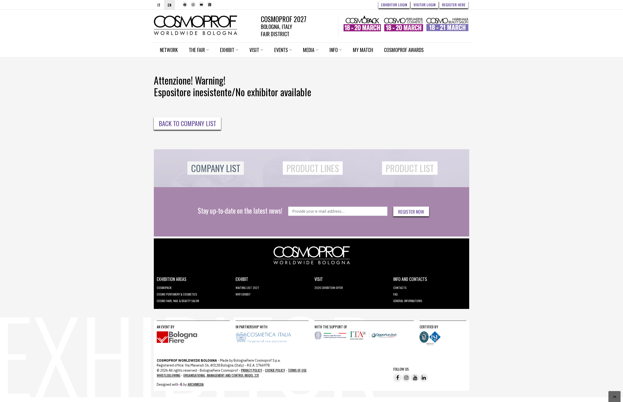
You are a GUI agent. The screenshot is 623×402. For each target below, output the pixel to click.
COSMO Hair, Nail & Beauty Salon (178, 301)
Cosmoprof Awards (404, 49)
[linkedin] (209, 4)
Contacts (400, 288)
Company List (215, 168)
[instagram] (193, 4)
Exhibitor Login (394, 4)
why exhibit (243, 294)
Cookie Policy (275, 370)
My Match (363, 49)
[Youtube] (201, 4)
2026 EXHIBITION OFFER (328, 288)
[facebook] (184, 4)
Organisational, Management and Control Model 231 (221, 375)
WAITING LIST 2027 (247, 288)
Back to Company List (187, 123)
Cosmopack (164, 288)
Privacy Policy (251, 370)
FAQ (395, 294)
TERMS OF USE (297, 370)
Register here (454, 4)
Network (169, 49)
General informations (407, 301)
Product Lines (312, 168)
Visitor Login (424, 4)
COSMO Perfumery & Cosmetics (177, 294)
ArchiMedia (196, 384)
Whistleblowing (168, 375)
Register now (411, 211)
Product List (410, 168)
